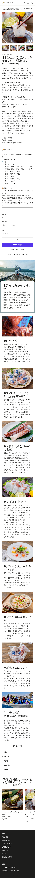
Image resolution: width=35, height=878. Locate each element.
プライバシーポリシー (9, 867)
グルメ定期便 (6, 840)
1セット (5, 225)
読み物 (4, 854)
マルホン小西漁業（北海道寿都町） (14, 8)
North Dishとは (7, 844)
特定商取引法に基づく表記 (10, 871)
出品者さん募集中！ (8, 857)
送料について (6, 850)
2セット (14, 225)
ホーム (3, 8)
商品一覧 (5, 837)
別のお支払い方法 (17, 249)
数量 (3, 230)
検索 (3, 864)
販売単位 (4, 221)
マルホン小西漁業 (7, 54)
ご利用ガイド (6, 847)
